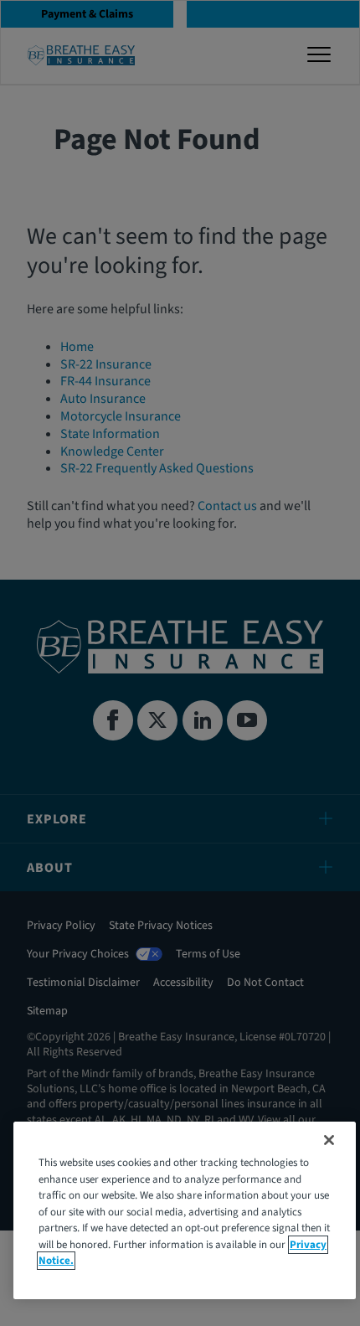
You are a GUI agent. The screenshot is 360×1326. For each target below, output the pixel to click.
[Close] (329, 1140)
